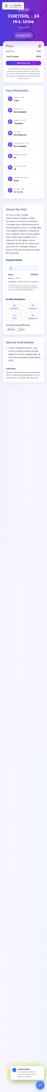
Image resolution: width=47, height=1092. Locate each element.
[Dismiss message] (41, 1068)
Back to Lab (25, 35)
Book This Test (23, 63)
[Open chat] (40, 1085)
